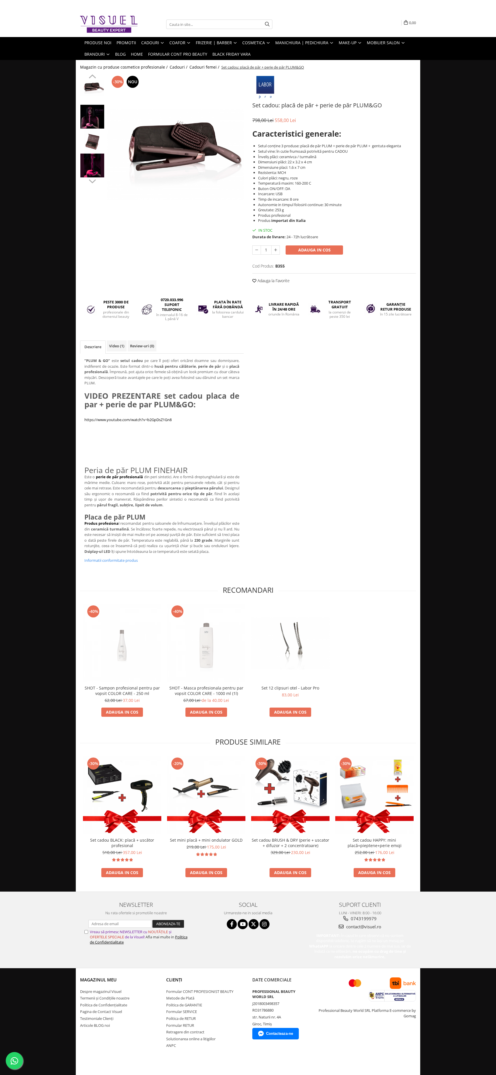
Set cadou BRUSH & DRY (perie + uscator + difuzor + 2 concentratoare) (290, 842)
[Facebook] (232, 924)
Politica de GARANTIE (184, 1005)
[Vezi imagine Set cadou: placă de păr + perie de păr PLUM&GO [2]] (92, 141)
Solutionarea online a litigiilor (191, 1038)
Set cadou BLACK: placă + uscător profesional (122, 842)
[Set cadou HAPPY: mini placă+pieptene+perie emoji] (374, 795)
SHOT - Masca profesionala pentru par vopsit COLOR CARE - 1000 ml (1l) (206, 690)
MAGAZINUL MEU (98, 980)
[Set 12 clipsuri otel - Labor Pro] (290, 643)
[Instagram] (264, 924)
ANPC (171, 1045)
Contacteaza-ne (279, 1033)
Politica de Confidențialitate (103, 1005)
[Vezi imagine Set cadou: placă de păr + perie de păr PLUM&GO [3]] (92, 165)
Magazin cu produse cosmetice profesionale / (124, 67)
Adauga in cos (314, 250)
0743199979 (363, 918)
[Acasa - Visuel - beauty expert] (108, 24)
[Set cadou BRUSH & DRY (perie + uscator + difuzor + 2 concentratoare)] (290, 795)
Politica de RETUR (181, 1018)
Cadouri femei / (204, 67)
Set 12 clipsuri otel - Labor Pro (290, 688)
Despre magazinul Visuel (100, 991)
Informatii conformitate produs (111, 560)
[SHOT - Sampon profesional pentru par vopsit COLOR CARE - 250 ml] (122, 643)
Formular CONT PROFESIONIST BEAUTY (199, 991)
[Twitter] (254, 924)
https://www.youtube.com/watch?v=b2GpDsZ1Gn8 (128, 419)
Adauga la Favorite (273, 280)
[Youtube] (243, 924)
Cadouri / (179, 67)
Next (92, 180)
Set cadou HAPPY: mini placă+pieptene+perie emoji (375, 842)
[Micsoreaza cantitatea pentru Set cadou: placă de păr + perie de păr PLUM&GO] (256, 250)
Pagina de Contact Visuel (101, 1011)
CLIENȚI (174, 980)
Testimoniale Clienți (96, 1018)
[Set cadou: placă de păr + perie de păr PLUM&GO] (175, 154)
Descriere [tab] (92, 346)
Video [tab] (116, 345)
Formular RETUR (180, 1025)
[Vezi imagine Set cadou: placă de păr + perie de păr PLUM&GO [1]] (92, 117)
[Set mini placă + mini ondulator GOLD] (206, 795)
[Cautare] (267, 24)
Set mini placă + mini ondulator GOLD (206, 840)
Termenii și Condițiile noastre (104, 998)
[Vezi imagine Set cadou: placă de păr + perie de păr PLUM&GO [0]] (92, 88)
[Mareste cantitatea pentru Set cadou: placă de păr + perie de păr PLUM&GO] (275, 250)
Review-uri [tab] (142, 345)
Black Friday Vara (231, 54)
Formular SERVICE (181, 1011)
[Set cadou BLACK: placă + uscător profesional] (122, 795)
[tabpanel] (175, 154)
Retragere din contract (185, 1032)
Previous (92, 77)
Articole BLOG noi (95, 1025)
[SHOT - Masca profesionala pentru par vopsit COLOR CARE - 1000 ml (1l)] (206, 643)
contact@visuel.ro (363, 926)
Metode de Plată (180, 998)
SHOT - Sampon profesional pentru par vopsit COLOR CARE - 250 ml (122, 690)
